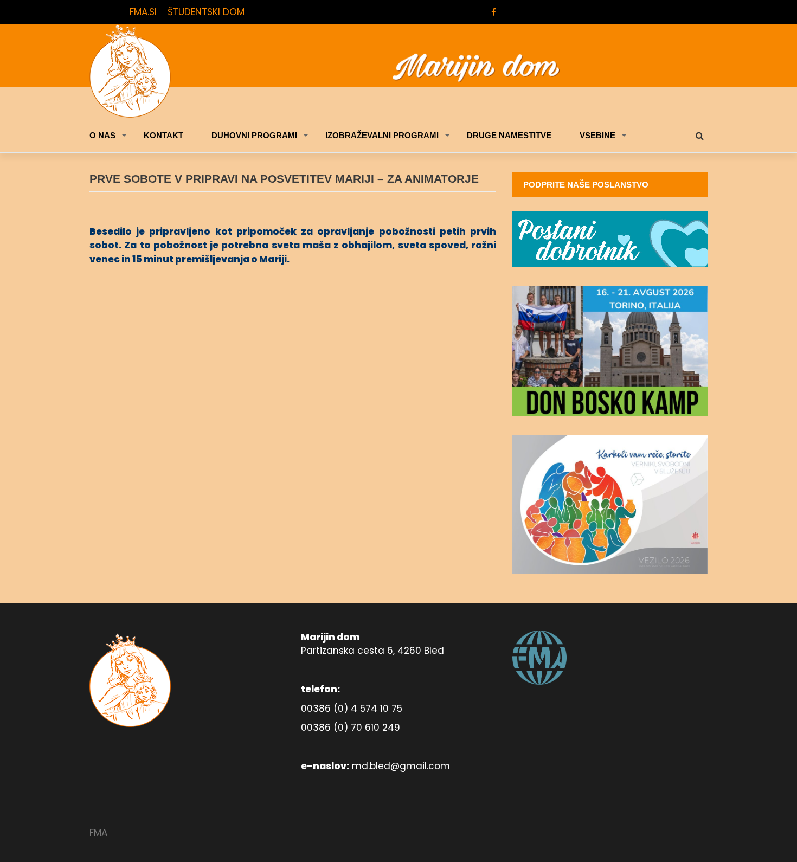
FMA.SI (143, 11)
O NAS (102, 135)
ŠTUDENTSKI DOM (206, 11)
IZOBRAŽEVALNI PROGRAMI (382, 135)
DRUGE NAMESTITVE (509, 135)
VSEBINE (597, 135)
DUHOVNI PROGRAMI (254, 135)
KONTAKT (163, 135)
